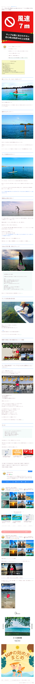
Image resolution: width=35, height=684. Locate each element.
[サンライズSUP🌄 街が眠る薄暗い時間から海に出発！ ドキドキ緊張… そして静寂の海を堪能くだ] (13, 504)
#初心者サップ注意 (16, 463)
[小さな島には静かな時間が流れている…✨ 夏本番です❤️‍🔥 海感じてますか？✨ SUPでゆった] (30, 504)
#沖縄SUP (21, 463)
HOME (2, 680)
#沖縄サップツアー (9, 465)
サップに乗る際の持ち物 (6, 69)
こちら (29, 241)
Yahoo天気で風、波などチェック (7, 68)
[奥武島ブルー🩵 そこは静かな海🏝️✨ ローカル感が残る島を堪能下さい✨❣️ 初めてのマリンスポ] (13, 496)
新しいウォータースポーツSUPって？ (8, 63)
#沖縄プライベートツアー (24, 465)
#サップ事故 (3, 463)
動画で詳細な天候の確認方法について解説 (9, 70)
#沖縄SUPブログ (26, 463)
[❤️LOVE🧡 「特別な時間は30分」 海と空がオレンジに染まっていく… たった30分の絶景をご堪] (22, 496)
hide (15, 61)
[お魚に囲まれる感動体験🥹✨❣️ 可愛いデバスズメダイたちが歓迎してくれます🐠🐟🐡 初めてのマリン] (5, 496)
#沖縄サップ (3, 465)
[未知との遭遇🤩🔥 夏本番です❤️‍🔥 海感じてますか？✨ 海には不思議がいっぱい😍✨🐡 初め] (22, 504)
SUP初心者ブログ (14, 6)
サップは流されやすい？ (6, 65)
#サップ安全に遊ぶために (10, 463)
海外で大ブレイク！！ (6, 64)
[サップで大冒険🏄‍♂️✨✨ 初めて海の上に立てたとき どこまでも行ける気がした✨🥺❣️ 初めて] (30, 496)
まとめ (3, 73)
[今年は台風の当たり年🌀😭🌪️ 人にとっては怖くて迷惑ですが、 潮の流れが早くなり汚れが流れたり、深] (5, 504)
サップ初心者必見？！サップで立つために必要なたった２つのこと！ (13, 72)
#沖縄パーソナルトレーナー (16, 465)
